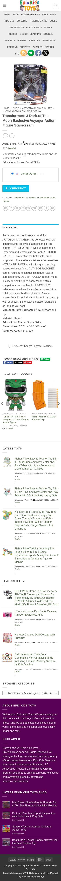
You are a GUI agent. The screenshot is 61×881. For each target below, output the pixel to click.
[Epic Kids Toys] (29, 5)
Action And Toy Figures (37, 108)
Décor (23, 34)
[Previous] (3, 410)
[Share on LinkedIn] (40, 208)
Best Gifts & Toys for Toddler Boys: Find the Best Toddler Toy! (35, 841)
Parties (22, 40)
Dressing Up (16, 27)
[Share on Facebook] (11, 208)
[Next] (58, 410)
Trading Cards (38, 21)
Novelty (10, 40)
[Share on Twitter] (17, 208)
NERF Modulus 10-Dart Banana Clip (44, 418)
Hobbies (13, 34)
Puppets (25, 47)
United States (28, 173)
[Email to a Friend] (23, 208)
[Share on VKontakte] (34, 208)
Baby (53, 14)
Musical (48, 34)
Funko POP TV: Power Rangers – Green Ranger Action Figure (15, 420)
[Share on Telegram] (52, 208)
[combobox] (30, 693)
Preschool (49, 40)
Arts (45, 14)
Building (22, 21)
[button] (4, 6)
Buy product (16, 188)
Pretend (12, 47)
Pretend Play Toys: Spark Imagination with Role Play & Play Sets (33, 815)
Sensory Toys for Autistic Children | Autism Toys (32, 828)
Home (7, 14)
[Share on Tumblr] (46, 208)
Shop (16, 14)
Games (48, 27)
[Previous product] (11, 135)
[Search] (55, 5)
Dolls (53, 21)
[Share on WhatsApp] (5, 208)
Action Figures (30, 14)
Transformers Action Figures (21, 111)
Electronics (34, 27)
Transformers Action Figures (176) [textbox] (29, 693)
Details (11, 148)
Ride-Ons (9, 21)
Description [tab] (9, 227)
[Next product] (5, 135)
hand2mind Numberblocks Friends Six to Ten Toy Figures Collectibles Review (34, 804)
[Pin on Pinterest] (29, 208)
